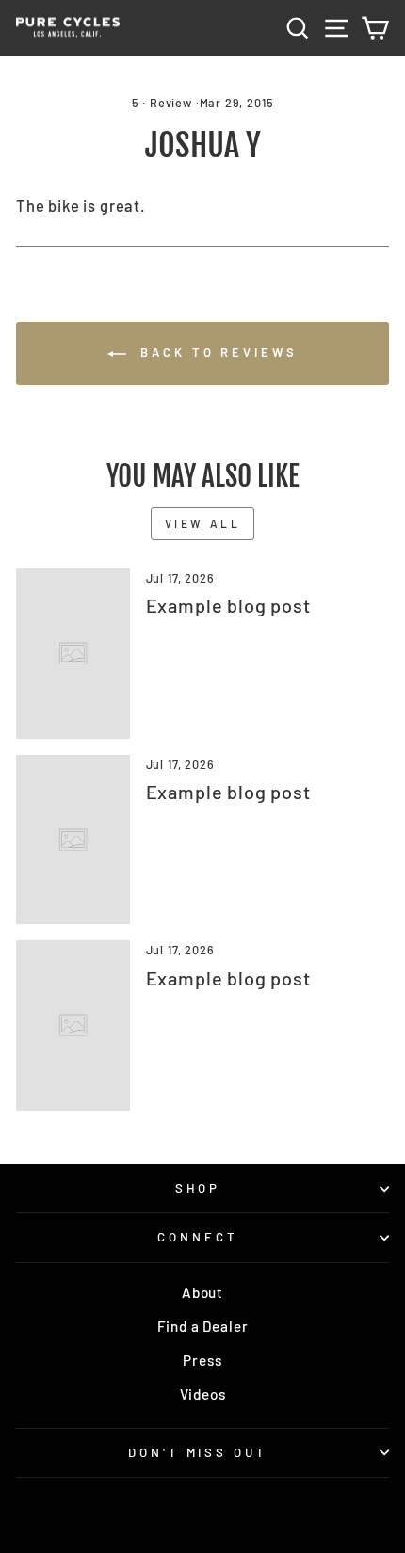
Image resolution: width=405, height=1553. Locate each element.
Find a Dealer (203, 1326)
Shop (198, 1187)
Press (202, 1360)
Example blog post (228, 605)
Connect (197, 1236)
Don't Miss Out (198, 1452)
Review (171, 102)
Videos (203, 1393)
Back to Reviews (215, 352)
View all (203, 523)
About (202, 1292)
